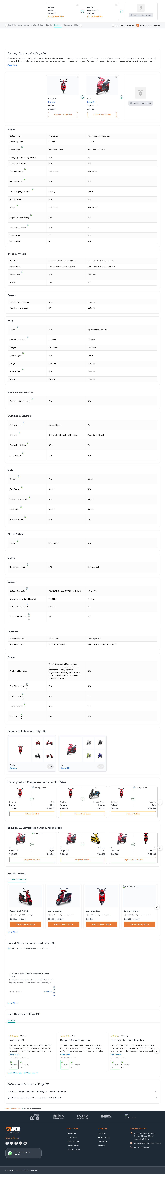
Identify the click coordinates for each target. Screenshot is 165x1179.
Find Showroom (73, 1150)
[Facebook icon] (7, 1143)
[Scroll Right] (80, 25)
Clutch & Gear (37, 25)
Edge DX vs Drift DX (133, 859)
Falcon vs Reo (133, 814)
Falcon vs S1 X (32, 814)
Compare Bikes (16, 1108)
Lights (49, 25)
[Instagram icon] (16, 1143)
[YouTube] (25, 1143)
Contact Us (102, 1141)
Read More (15, 1054)
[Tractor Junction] (34, 1116)
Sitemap (101, 1146)
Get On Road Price (63, 115)
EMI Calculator (73, 1141)
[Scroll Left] (6, 25)
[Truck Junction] (58, 1116)
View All (11, 932)
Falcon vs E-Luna (82, 814)
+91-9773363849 (141, 1147)
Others (77, 25)
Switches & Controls (12, 25)
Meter (26, 25)
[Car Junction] (130, 1116)
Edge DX (11, 1020)
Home (7, 1108)
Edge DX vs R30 (82, 859)
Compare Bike (73, 1146)
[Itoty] (82, 1116)
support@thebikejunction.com (147, 1143)
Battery (57, 25)
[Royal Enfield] (82, 31)
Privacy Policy (104, 1137)
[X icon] (20, 1143)
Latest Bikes (72, 1137)
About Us (102, 1133)
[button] (55, 98)
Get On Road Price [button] (56, 17)
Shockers (68, 25)
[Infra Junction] (106, 1116)
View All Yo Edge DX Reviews (21, 1073)
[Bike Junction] (12, 1130)
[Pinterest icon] (11, 1143)
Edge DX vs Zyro (32, 859)
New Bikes (71, 1133)
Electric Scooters (17, 880)
